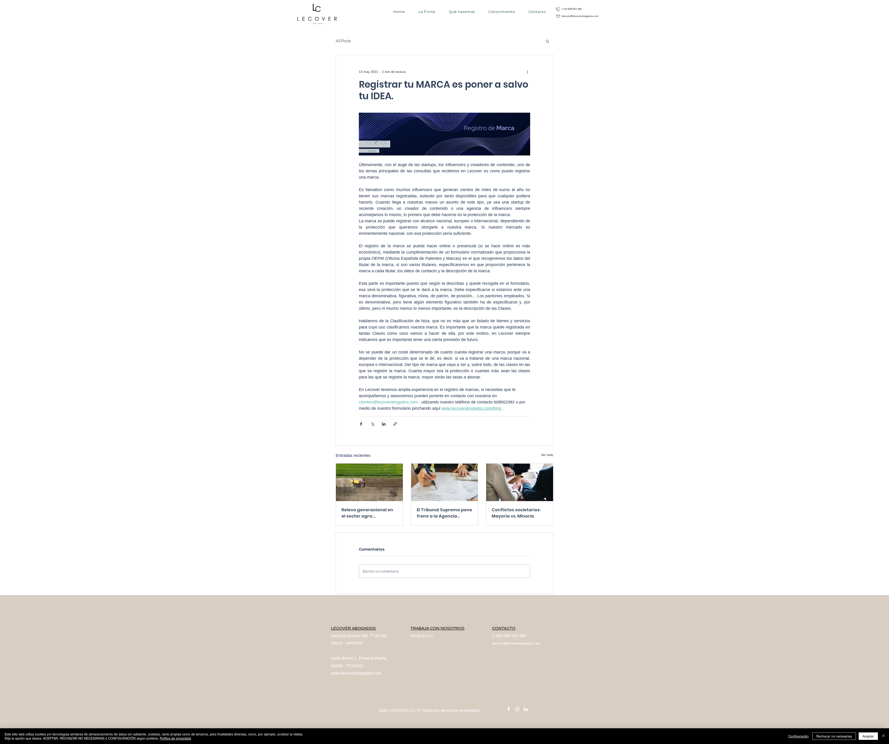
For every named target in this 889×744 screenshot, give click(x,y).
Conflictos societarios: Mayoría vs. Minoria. (516, 513)
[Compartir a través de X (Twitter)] (372, 424)
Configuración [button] (798, 736)
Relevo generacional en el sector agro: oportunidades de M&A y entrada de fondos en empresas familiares (368, 513)
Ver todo (547, 455)
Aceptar (868, 736)
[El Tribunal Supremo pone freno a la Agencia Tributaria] (444, 482)
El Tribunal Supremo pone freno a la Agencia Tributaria (444, 513)
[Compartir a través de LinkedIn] (384, 424)
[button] (547, 41)
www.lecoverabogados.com (356, 673)
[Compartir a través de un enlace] (395, 424)
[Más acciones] (527, 71)
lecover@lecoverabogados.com (580, 16)
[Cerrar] (883, 736)
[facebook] (509, 709)
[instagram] (517, 709)
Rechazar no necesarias (834, 736)
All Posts (343, 40)
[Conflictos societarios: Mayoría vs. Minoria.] (519, 482)
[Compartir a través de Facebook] (361, 424)
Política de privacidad (175, 738)
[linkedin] (526, 709)
